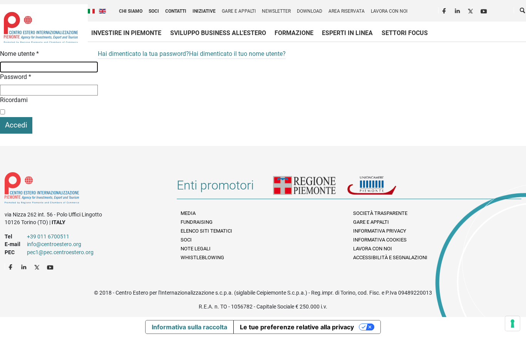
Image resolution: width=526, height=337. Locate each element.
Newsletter (276, 11)
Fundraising (197, 222)
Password (15, 76)
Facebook (445, 10)
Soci (154, 11)
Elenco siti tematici (206, 231)
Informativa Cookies (380, 240)
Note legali (196, 248)
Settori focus (405, 33)
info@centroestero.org (54, 244)
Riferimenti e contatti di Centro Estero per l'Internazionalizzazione (82, 189)
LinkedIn (458, 10)
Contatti (175, 11)
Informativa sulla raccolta (189, 327)
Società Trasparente (380, 213)
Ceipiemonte (41, 27)
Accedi (16, 125)
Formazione (294, 33)
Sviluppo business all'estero (218, 33)
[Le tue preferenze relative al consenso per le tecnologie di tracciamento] (512, 323)
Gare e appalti (239, 11)
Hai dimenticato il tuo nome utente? (237, 53)
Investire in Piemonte (126, 33)
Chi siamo (130, 11)
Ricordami (14, 100)
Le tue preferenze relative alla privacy (297, 327)
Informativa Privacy (379, 231)
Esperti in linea (347, 33)
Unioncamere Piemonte (382, 188)
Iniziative (204, 11)
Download (309, 11)
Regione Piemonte (310, 188)
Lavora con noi (389, 11)
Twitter (471, 10)
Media (188, 213)
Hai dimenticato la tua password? (143, 53)
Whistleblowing (202, 257)
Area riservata (346, 11)
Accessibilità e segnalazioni (390, 257)
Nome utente (19, 53)
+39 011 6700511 (48, 236)
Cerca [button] (523, 12)
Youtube (484, 10)
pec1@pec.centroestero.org (60, 252)
